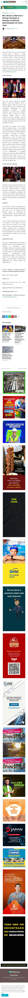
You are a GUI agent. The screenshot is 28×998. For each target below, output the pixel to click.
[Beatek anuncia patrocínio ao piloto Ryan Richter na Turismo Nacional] (7, 349)
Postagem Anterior (5, 368)
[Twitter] (6, 316)
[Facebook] (3, 316)
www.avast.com (16, 307)
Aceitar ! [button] (5, 995)
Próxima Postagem (22, 368)
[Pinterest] (12, 316)
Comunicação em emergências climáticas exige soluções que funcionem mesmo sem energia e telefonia (19, 338)
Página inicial (5, 12)
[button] (1, 2)
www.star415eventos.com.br (9, 71)
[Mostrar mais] (18, 316)
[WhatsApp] (9, 316)
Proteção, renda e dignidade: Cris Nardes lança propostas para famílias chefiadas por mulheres (7, 337)
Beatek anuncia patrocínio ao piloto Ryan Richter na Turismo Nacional (7, 356)
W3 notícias (12, 12)
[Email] (15, 316)
